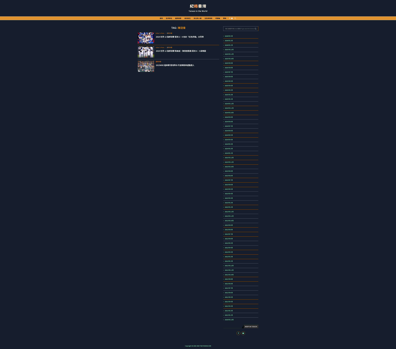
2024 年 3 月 (229, 144)
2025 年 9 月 (229, 63)
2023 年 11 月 (229, 162)
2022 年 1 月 (229, 261)
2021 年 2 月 (229, 311)
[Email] (232, 18)
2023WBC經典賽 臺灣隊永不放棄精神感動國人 (175, 65)
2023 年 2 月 (229, 203)
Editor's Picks (160, 33)
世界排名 (169, 18)
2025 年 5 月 (229, 81)
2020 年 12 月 (229, 320)
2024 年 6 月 (229, 131)
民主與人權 (198, 18)
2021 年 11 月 (229, 270)
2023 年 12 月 (229, 158)
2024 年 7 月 (229, 126)
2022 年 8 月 (229, 230)
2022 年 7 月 (229, 234)
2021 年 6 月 (229, 293)
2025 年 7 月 (229, 72)
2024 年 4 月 (229, 140)
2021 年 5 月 (229, 297)
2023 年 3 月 (229, 198)
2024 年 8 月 (229, 122)
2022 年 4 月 (229, 248)
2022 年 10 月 (229, 221)
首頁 (161, 18)
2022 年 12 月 (229, 212)
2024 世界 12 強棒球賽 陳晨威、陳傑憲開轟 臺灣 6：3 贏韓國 (181, 51)
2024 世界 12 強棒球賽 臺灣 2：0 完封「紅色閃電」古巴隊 (180, 36)
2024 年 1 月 (229, 153)
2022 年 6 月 (229, 239)
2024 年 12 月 (229, 104)
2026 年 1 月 (229, 45)
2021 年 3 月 (229, 306)
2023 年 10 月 (229, 167)
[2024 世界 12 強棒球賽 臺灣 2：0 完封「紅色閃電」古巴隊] (146, 37)
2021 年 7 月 (229, 288)
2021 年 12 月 (229, 266)
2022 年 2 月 (229, 257)
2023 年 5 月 (229, 189)
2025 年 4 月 (229, 86)
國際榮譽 (178, 18)
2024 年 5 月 (229, 135)
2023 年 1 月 (229, 207)
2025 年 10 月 (229, 59)
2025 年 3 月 (229, 90)
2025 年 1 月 (229, 99)
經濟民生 (187, 18)
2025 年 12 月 (229, 50)
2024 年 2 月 (229, 149)
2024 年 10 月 (229, 113)
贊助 (224, 18)
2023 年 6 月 (229, 185)
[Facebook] (229, 18)
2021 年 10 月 (229, 275)
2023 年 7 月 (229, 180)
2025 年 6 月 (229, 77)
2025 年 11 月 (229, 54)
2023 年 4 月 (229, 194)
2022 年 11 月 (229, 216)
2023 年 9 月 (229, 171)
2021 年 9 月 (229, 279)
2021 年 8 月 (229, 284)
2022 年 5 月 (229, 243)
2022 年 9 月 (229, 225)
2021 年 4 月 (229, 302)
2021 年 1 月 (229, 315)
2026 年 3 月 (229, 36)
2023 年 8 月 (229, 176)
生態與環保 (208, 18)
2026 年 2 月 (229, 41)
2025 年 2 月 (229, 95)
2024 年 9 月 (229, 117)
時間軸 (217, 18)
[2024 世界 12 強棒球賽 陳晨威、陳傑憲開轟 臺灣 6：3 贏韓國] (146, 52)
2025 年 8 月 (229, 68)
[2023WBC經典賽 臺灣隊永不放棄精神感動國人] (146, 66)
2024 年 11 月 (229, 108)
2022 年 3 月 (229, 252)
